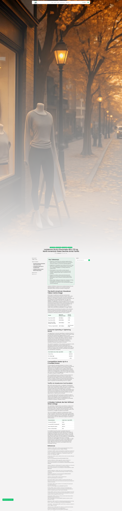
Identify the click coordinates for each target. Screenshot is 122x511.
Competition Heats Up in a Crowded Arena (38, 267)
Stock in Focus (70, 247)
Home (52, 2)
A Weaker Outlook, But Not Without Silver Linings (38, 270)
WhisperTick (59, 253)
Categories (67, 2)
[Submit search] (89, 260)
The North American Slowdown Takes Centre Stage (39, 264)
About (55, 2)
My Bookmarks (62, 2)
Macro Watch (53, 247)
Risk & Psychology (58, 247)
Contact (58, 2)
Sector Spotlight (64, 247)
